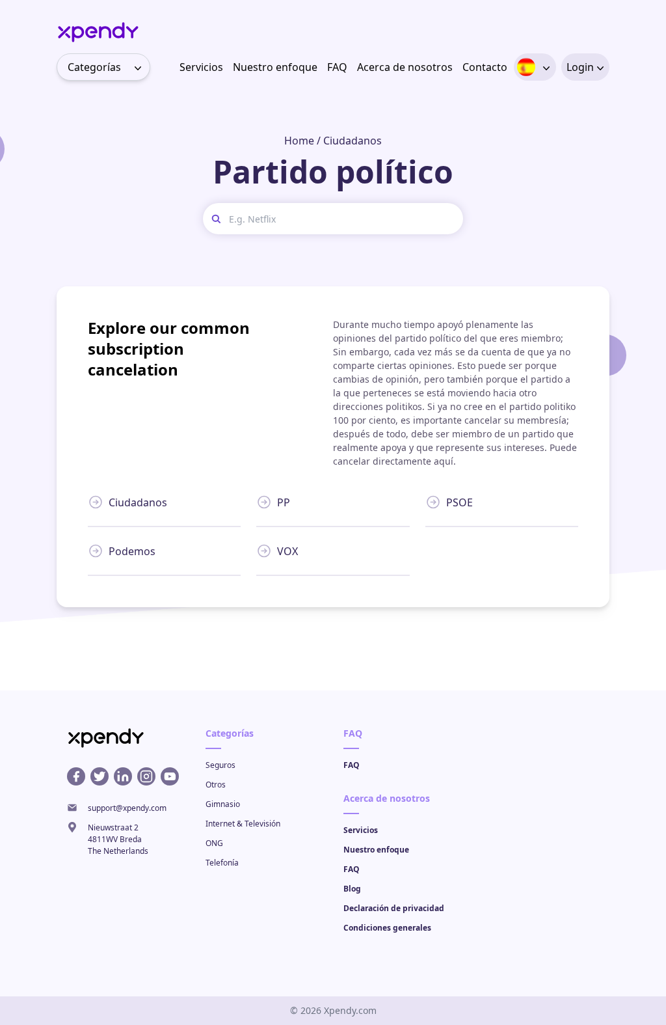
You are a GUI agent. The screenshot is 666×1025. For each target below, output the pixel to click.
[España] (526, 67)
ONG (214, 843)
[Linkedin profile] (123, 776)
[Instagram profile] (146, 776)
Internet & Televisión (243, 823)
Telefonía (222, 862)
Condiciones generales (387, 927)
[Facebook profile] (76, 776)
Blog (352, 888)
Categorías (94, 67)
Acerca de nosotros (405, 67)
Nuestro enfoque (275, 67)
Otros (216, 784)
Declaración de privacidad (393, 908)
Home (299, 140)
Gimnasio (223, 804)
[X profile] (99, 776)
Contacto (484, 67)
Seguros (220, 765)
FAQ (337, 67)
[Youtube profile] (170, 776)
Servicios (201, 67)
